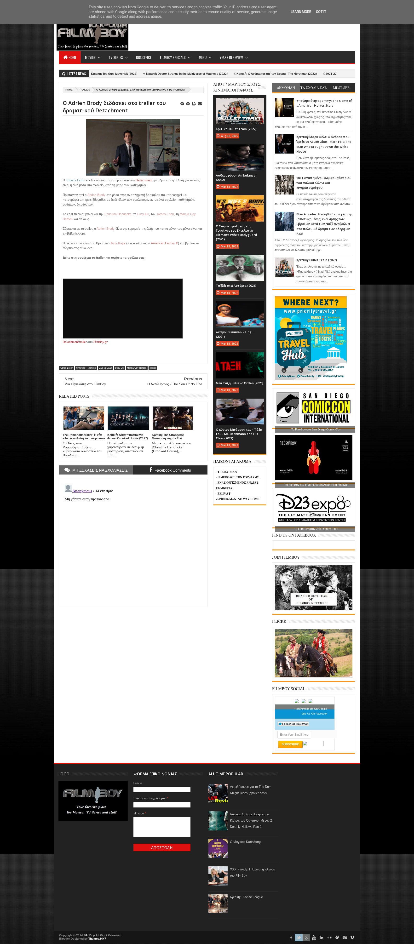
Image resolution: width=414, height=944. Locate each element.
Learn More (301, 12)
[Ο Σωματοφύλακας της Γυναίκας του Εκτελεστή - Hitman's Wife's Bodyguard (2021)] (240, 200)
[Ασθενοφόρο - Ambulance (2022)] (240, 149)
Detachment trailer (75, 342)
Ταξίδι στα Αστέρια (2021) (236, 285)
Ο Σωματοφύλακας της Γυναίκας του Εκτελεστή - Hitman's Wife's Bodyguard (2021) (236, 232)
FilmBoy (89, 935)
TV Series (116, 57)
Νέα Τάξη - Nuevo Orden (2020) (239, 383)
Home (72, 57)
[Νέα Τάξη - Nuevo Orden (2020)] (240, 357)
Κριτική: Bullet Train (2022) (316, 260)
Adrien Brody (66, 368)
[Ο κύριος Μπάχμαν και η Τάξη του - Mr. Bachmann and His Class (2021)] (240, 403)
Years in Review (231, 57)
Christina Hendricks (86, 368)
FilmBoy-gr (100, 342)
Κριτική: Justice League (246, 897)
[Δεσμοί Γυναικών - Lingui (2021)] (240, 306)
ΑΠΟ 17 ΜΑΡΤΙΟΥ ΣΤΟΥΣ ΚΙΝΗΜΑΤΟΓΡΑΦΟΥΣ (237, 87)
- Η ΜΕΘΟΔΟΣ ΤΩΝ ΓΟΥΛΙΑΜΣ (237, 477)
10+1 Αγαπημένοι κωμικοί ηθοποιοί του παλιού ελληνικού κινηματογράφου (323, 183)
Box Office (143, 57)
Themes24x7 (97, 938)
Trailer (84, 89)
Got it (321, 12)
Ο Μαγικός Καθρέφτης (245, 842)
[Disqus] (133, 542)
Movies (90, 57)
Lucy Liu (119, 368)
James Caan (105, 368)
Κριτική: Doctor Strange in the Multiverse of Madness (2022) (141, 73)
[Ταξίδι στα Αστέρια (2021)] (240, 259)
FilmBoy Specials (173, 57)
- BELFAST (223, 494)
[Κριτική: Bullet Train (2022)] (240, 103)
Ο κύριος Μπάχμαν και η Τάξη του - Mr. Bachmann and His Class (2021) (239, 433)
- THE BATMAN (226, 472)
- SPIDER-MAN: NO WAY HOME (237, 499)
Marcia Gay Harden (136, 368)
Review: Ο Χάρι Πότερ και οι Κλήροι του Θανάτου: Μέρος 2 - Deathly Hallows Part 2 (252, 820)
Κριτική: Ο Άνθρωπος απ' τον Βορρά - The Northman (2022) (230, 73)
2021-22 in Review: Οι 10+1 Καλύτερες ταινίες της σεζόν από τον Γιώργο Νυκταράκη (336, 73)
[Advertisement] (268, 32)
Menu (203, 57)
